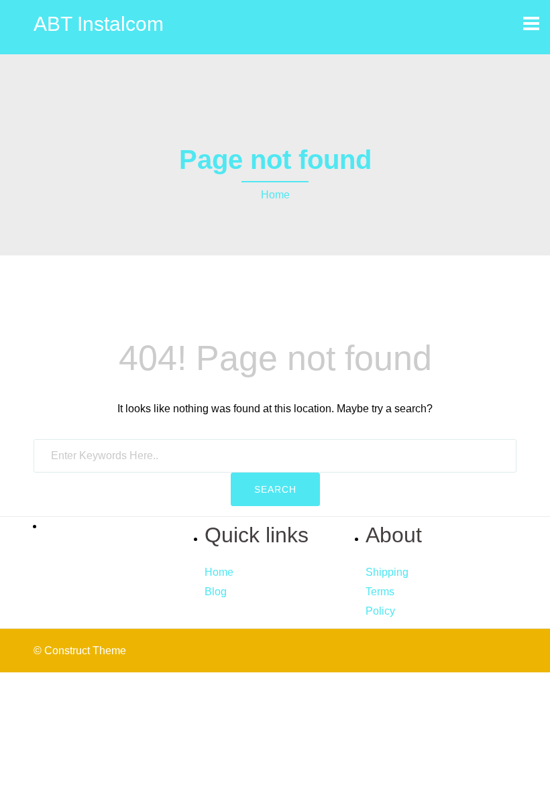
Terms (380, 591)
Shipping (387, 572)
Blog (216, 591)
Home (275, 194)
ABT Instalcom (99, 24)
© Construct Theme (80, 650)
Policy (380, 611)
